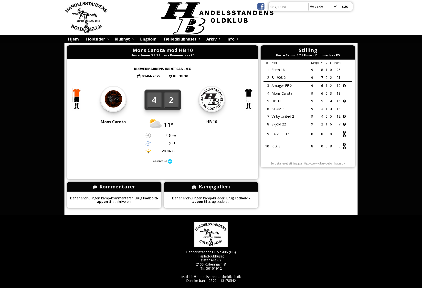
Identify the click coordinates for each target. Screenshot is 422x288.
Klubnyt (122, 39)
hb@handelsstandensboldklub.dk (215, 276)
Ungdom (148, 39)
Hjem (73, 39)
